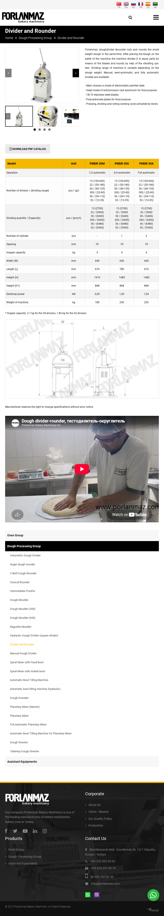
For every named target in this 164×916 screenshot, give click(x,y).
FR (140, 7)
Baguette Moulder (20, 626)
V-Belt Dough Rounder (23, 573)
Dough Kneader (19, 697)
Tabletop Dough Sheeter (24, 751)
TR (118, 7)
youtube (26, 830)
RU (133, 7)
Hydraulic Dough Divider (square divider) (34, 635)
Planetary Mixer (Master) (25, 706)
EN (126, 7)
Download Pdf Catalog (29, 149)
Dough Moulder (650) (22, 617)
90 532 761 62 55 (102, 877)
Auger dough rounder (22, 564)
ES (148, 7)
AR (155, 7)
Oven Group (15, 535)
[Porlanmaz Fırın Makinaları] (23, 17)
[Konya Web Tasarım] (154, 910)
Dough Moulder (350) (22, 608)
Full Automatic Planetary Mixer (28, 724)
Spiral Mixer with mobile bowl (27, 671)
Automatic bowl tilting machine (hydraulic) (35, 689)
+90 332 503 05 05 (102, 861)
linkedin (36, 830)
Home (9, 38)
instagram (45, 830)
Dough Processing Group (35, 38)
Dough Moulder (19, 600)
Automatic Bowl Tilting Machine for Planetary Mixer (41, 733)
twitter (16, 830)
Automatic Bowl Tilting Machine (29, 680)
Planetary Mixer (19, 715)
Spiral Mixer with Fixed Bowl (27, 662)
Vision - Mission (98, 811)
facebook (7, 830)
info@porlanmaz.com (105, 883)
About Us (94, 805)
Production (95, 825)
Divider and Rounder (22, 644)
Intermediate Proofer (22, 591)
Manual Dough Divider (23, 653)
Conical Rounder (20, 582)
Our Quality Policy (100, 818)
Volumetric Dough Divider (25, 555)
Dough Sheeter (19, 742)
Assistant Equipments (22, 761)
